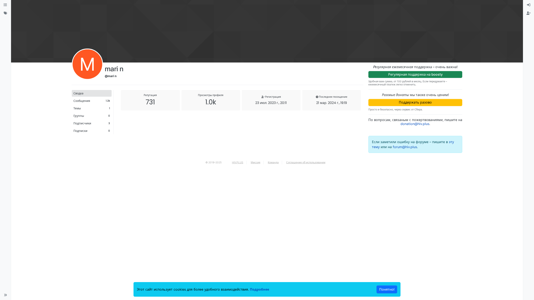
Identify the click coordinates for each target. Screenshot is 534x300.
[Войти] (528, 5)
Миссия (255, 162)
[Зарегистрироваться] (528, 13)
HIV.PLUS (237, 162)
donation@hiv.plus (414, 124)
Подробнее (259, 289)
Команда (273, 162)
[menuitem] (528, 5)
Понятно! (386, 289)
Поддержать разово (415, 102)
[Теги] (5, 13)
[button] (5, 295)
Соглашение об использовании (305, 162)
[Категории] (5, 5)
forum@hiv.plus (405, 147)
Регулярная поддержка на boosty (415, 74)
